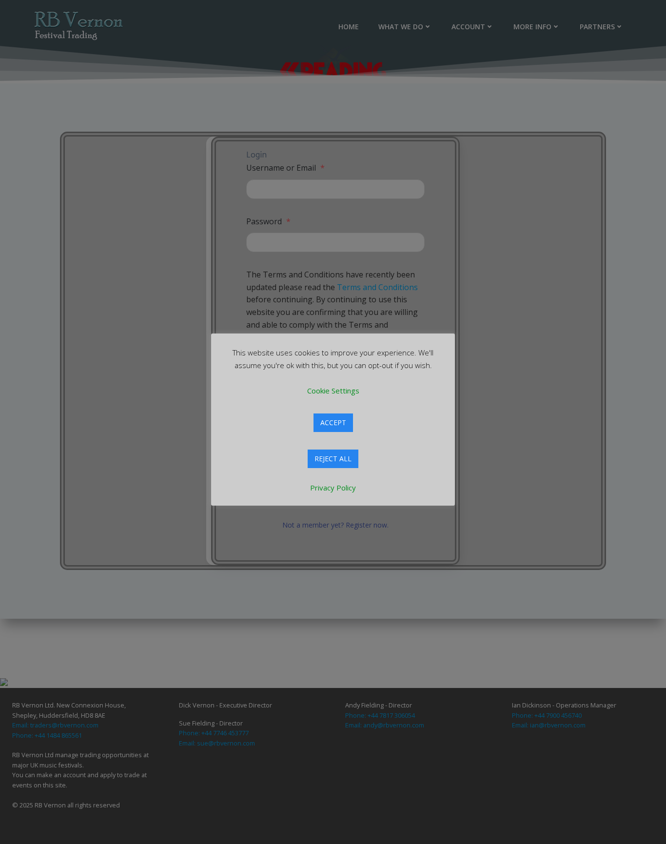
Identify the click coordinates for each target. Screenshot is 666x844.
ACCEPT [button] (333, 422)
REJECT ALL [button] (333, 458)
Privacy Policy (333, 487)
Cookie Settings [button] (333, 390)
